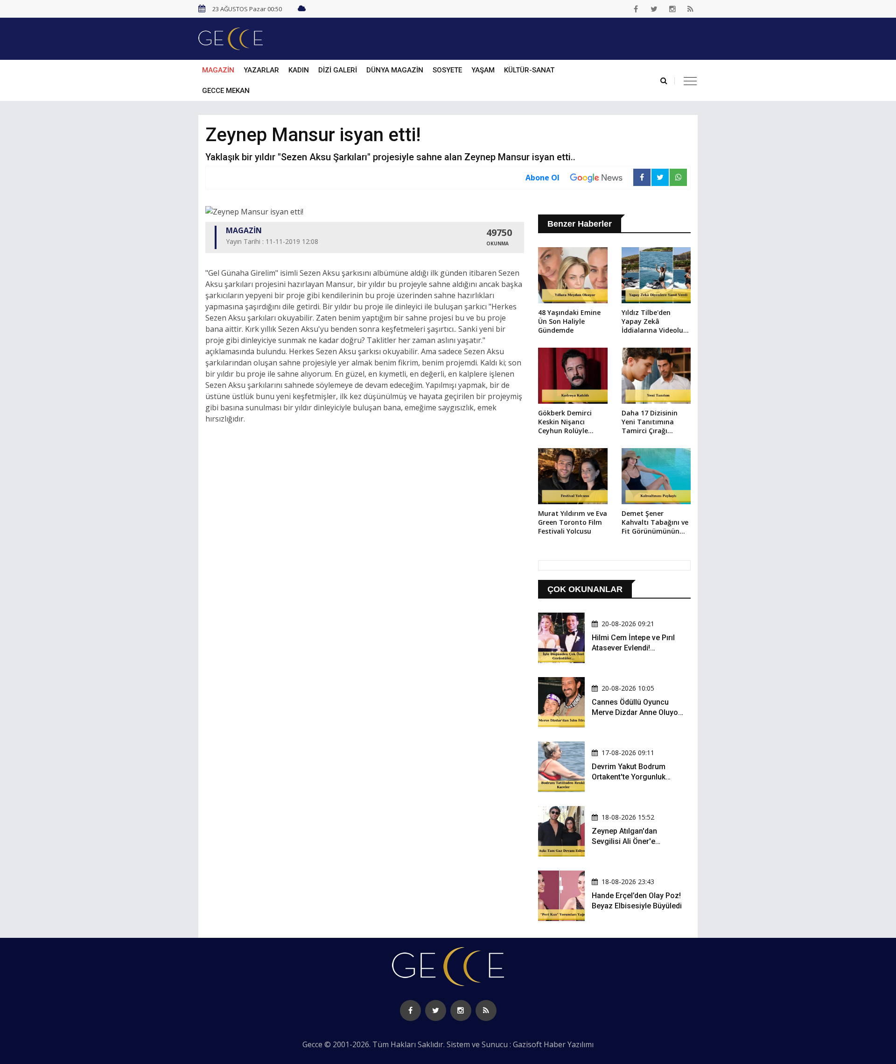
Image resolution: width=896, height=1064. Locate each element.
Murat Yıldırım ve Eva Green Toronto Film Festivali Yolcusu (572, 522)
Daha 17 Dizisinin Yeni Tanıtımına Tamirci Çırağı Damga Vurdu (650, 422)
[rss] (691, 9)
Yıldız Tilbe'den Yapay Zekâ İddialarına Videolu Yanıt (652, 322)
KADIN (298, 70)
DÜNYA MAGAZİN (394, 70)
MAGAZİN (218, 70)
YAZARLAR (261, 70)
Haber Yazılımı (569, 1044)
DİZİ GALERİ (337, 70)
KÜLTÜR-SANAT (529, 70)
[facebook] (636, 9)
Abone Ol (542, 177)
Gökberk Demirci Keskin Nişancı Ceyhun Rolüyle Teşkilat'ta (565, 422)
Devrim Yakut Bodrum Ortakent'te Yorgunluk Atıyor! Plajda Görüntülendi (637, 777)
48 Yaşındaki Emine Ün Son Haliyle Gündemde (569, 321)
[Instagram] (672, 9)
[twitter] (654, 9)
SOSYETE (447, 70)
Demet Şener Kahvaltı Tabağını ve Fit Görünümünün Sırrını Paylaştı (655, 523)
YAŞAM (483, 70)
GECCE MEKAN (226, 90)
